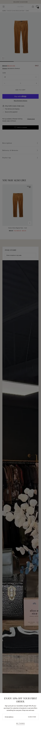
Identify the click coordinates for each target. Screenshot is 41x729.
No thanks (20, 723)
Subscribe (32, 717)
